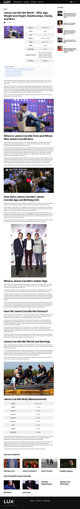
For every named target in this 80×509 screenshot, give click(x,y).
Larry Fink (26, 492)
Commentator (48, 52)
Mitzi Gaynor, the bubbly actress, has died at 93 (69, 24)
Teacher (40, 57)
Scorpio (45, 49)
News (64, 11)
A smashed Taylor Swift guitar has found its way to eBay (70, 41)
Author (43, 52)
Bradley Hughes (66, 471)
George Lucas (9, 471)
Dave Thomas (46, 471)
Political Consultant (47, 54)
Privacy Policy (46, 500)
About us (32, 500)
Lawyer (40, 54)
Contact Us (39, 500)
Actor (5, 9)
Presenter (41, 55)
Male (45, 31)
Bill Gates (7, 492)
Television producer (47, 57)
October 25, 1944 (45, 38)
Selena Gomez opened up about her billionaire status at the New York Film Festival (70, 50)
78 (45, 34)
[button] (71, 2)
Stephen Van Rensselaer (65, 483)
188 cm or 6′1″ (45, 42)
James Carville (45, 27)
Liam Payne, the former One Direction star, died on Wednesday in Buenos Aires (70, 32)
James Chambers (29, 471)
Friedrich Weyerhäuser (46, 483)
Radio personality (48, 55)
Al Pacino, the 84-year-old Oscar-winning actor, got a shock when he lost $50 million (70, 15)
